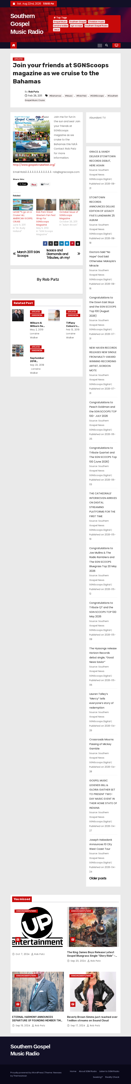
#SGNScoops (97, 95)
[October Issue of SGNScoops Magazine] (69, 204)
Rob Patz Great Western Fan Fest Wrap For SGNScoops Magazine (46, 218)
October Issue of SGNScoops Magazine (68, 215)
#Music (69, 95)
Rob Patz (33, 91)
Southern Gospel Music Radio (26, 24)
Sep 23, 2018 (37, 364)
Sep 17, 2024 (78, 1025)
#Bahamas (55, 95)
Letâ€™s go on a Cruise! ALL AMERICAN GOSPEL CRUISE (23, 216)
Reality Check (112, 1077)
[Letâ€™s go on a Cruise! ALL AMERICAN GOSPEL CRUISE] (23, 204)
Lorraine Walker (34, 335)
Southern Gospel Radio (96, 25)
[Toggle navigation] (100, 45)
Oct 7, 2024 (23, 954)
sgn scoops (76, 25)
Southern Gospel (78, 21)
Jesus (56, 29)
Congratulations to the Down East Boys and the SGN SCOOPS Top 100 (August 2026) (102, 307)
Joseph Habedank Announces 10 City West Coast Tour (100, 844)
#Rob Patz (81, 95)
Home (73, 1071)
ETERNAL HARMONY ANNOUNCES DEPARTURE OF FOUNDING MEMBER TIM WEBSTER (36, 1020)
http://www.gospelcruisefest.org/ (34, 165)
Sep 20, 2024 (79, 960)
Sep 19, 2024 (23, 1025)
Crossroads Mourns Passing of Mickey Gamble (101, 744)
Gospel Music (60, 21)
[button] (107, 45)
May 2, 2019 (36, 329)
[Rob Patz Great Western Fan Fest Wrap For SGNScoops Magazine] (46, 204)
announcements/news (37, 315)
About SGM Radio (88, 1071)
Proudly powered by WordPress (27, 1072)
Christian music (96, 21)
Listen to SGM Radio (109, 1071)
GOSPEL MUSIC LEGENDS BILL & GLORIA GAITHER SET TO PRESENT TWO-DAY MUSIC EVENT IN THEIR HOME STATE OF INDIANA (103, 794)
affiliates (18, 59)
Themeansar (20, 1075)
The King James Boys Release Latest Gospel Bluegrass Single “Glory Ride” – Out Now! (91, 956)
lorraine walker (61, 25)
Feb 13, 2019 (73, 329)
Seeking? (98, 1077)
